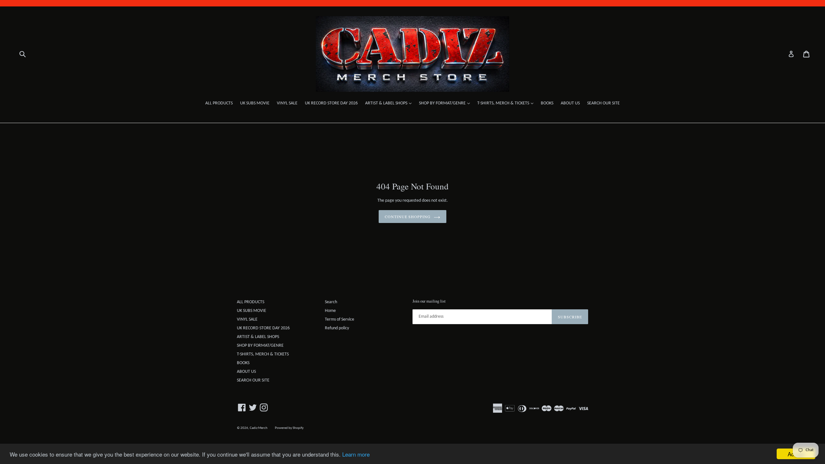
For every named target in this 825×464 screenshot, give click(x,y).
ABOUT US (570, 103)
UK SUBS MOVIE (254, 103)
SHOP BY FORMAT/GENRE (446, 103)
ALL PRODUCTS (219, 103)
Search (331, 302)
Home (330, 310)
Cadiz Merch (258, 428)
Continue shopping (408, 216)
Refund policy (337, 328)
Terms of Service (339, 319)
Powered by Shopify (289, 428)
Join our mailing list (429, 301)
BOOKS (547, 103)
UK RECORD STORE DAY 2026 (331, 103)
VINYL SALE (287, 103)
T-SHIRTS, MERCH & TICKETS (507, 103)
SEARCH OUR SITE (603, 103)
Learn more (356, 454)
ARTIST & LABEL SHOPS (390, 103)
